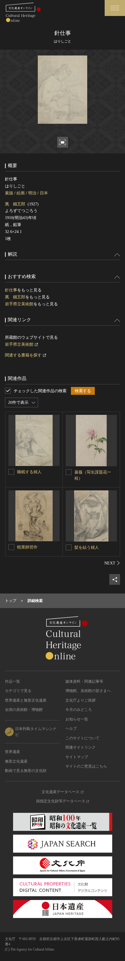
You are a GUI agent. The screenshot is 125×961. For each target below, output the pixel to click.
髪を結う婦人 (86, 547)
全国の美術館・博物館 (24, 709)
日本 (44, 193)
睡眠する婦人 (29, 472)
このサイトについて (82, 738)
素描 (9, 193)
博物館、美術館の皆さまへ (88, 691)
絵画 (21, 193)
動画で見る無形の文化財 (26, 770)
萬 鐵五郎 (15, 204)
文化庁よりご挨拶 (80, 700)
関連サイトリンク (80, 747)
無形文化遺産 (16, 761)
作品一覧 (12, 681)
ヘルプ (71, 728)
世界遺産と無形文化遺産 (26, 700)
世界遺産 (12, 752)
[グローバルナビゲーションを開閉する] (115, 8)
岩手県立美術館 (19, 304)
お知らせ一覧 (76, 719)
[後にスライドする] (112, 563)
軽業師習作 (27, 547)
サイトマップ (76, 757)
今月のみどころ (78, 709)
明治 (32, 193)
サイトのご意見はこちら (86, 766)
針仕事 (11, 290)
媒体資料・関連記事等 (84, 681)
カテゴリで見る (18, 691)
